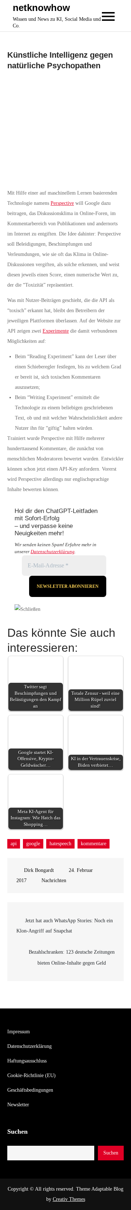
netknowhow (41, 7)
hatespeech (60, 843)
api (14, 843)
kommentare (93, 843)
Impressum (18, 1031)
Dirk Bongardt (39, 870)
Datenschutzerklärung (53, 551)
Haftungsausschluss (27, 1061)
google (33, 843)
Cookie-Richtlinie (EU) (31, 1075)
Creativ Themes (69, 1199)
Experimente (56, 331)
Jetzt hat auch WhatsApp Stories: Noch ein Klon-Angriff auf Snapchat (64, 926)
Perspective (62, 203)
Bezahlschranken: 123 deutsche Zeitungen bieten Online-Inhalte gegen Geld (72, 957)
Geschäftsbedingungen (30, 1090)
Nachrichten (53, 880)
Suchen (17, 1131)
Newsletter (18, 1104)
